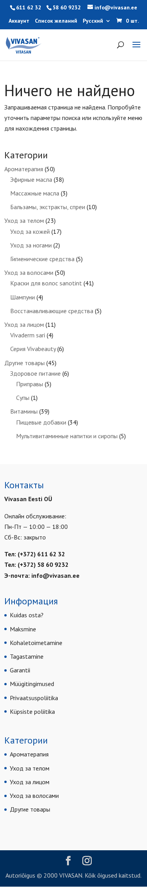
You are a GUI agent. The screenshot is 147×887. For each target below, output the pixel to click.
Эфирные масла (31, 179)
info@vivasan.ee (55, 575)
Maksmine (23, 629)
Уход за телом (24, 220)
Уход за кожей (30, 231)
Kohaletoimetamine (36, 643)
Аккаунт (19, 21)
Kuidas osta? (27, 615)
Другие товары (24, 363)
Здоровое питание (35, 373)
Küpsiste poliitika (32, 711)
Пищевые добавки (41, 422)
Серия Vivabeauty (33, 349)
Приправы (29, 384)
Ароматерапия (23, 169)
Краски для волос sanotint (46, 283)
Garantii (20, 670)
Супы (22, 397)
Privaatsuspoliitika (34, 698)
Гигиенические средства (42, 259)
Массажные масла (34, 193)
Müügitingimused (32, 684)
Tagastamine (27, 656)
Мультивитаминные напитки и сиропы (67, 436)
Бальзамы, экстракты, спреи (47, 207)
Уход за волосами (28, 272)
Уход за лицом (24, 324)
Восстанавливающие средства (51, 311)
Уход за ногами (31, 245)
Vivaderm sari (27, 335)
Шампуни (22, 297)
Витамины (24, 411)
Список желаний (56, 21)
